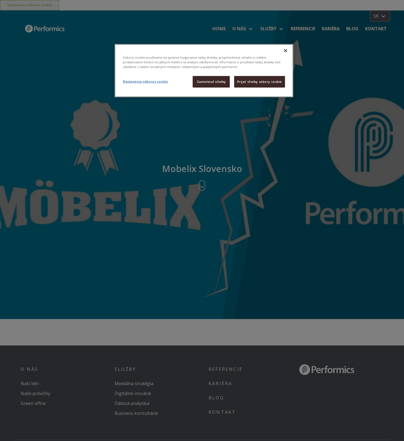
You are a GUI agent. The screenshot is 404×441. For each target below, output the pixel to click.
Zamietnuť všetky (211, 82)
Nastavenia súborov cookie (145, 81)
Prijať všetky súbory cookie (259, 82)
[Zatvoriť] (286, 51)
